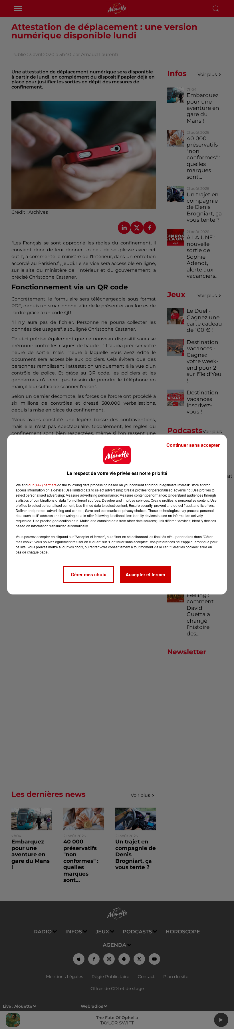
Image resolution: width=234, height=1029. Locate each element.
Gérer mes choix (88, 574)
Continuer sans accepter (193, 445)
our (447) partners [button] (43, 484)
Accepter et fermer (146, 574)
